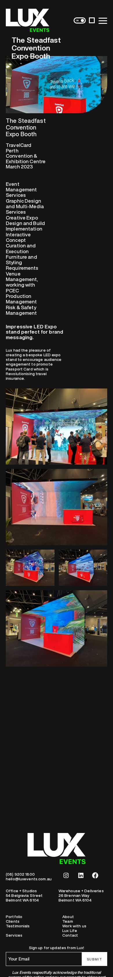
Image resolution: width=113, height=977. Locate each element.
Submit (94, 959)
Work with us (74, 926)
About (68, 917)
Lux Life (69, 931)
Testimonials (18, 926)
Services (14, 935)
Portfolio (14, 917)
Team (67, 921)
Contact (70, 935)
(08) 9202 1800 (20, 874)
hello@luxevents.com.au (29, 879)
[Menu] (103, 20)
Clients (12, 921)
